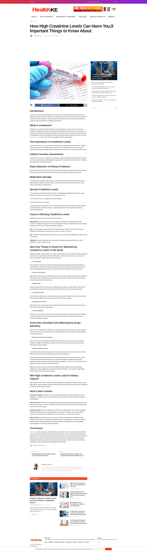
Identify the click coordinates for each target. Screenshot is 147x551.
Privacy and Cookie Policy (97, 549)
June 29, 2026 (74, 525)
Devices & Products (98, 16)
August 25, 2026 (44, 504)
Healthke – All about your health (56, 542)
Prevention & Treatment (65, 16)
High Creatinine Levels (39, 445)
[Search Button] (115, 108)
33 (79, 507)
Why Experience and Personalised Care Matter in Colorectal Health (77, 504)
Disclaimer (86, 542)
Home (31, 21)
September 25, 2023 (49, 35)
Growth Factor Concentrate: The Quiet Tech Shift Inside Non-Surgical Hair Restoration (78, 513)
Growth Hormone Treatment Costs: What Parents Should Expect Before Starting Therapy (78, 521)
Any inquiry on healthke (70, 542)
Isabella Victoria (38, 35)
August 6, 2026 (74, 498)
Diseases (33, 494)
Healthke (36, 546)
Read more (34, 514)
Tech (34, 544)
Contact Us (32, 1)
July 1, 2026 (73, 516)
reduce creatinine (36, 137)
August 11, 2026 (74, 488)
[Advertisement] (73, 48)
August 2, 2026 (74, 507)
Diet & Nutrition (46, 16)
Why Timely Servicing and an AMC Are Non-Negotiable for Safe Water (78, 484)
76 (79, 498)
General (111, 16)
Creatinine (33, 432)
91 (50, 504)
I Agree (108, 549)
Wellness (83, 16)
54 (80, 488)
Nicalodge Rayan (35, 504)
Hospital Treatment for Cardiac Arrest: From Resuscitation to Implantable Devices (43, 500)
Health (34, 16)
